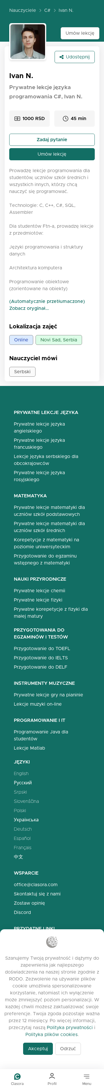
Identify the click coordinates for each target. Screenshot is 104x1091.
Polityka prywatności (70, 1027)
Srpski (20, 792)
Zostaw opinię (29, 903)
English (21, 773)
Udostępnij (78, 56)
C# (47, 10)
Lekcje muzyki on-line (38, 704)
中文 (18, 856)
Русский (23, 782)
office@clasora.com (35, 884)
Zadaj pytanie (52, 139)
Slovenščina (26, 801)
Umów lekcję (80, 33)
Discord (22, 912)
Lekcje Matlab (29, 748)
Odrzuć (68, 1048)
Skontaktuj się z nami (37, 893)
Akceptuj (38, 1048)
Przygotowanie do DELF (40, 667)
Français (22, 847)
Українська (26, 819)
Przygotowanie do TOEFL (42, 648)
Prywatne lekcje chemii (39, 590)
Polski (20, 810)
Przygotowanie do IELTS (41, 657)
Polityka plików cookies (51, 1034)
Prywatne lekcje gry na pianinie (48, 694)
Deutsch (23, 829)
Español (22, 838)
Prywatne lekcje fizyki (38, 599)
